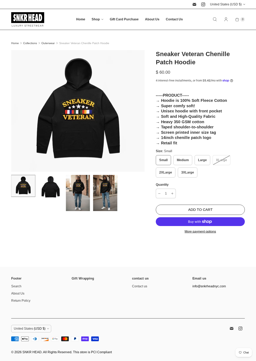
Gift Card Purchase (124, 19)
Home (80, 19)
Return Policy (20, 300)
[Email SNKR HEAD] (194, 4)
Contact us (139, 286)
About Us (152, 19)
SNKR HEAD (32, 352)
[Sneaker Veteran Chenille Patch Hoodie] (78, 111)
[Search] (214, 19)
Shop (96, 19)
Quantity (162, 184)
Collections (30, 43)
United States (226, 4)
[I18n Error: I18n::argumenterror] (23, 186)
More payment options (200, 231)
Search (16, 286)
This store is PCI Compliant (92, 352)
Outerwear (48, 43)
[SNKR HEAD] (27, 19)
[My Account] (226, 19)
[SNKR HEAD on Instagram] (203, 4)
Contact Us (174, 19)
